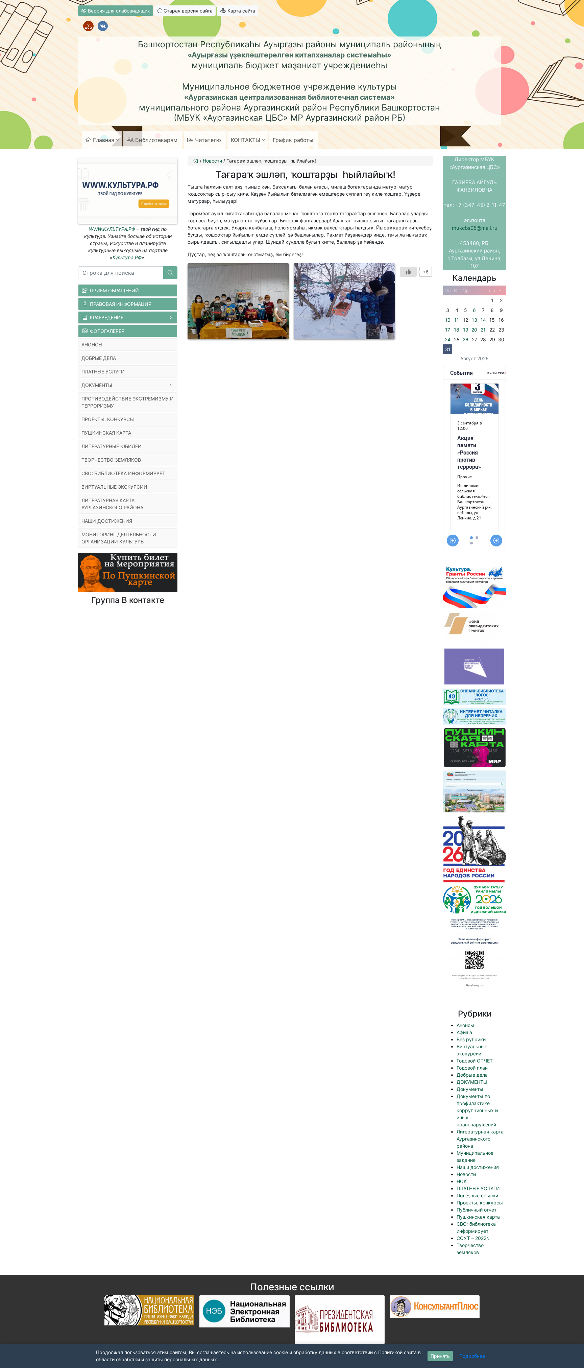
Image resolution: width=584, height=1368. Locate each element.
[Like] (408, 272)
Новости (466, 1174)
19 (465, 330)
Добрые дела (472, 1075)
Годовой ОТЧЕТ (475, 1061)
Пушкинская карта (478, 1217)
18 (456, 330)
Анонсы (465, 1025)
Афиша (464, 1032)
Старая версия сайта (187, 11)
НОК (462, 1181)
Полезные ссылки (477, 1195)
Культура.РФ (127, 257)
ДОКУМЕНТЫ (472, 1082)
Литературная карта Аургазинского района (480, 1139)
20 (474, 330)
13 (474, 320)
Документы (470, 1089)
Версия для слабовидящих (118, 11)
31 (448, 349)
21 (483, 330)
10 (448, 320)
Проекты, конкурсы (480, 1202)
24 (448, 339)
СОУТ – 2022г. (473, 1238)
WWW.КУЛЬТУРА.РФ (112, 229)
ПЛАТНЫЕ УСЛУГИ (478, 1188)
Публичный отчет (476, 1210)
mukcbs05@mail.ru (474, 228)
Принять (440, 1356)
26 (465, 339)
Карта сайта (240, 11)
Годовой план (472, 1068)
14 (483, 320)
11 (456, 320)
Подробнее (472, 1356)
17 (447, 330)
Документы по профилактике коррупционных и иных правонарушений (477, 1110)
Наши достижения (478, 1167)
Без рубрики (471, 1039)
